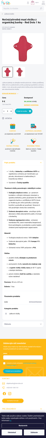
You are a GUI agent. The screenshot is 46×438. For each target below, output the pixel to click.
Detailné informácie (9, 93)
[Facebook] (4, 393)
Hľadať (41, 8)
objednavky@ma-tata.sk (14, 383)
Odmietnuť (12, 432)
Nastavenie (23, 426)
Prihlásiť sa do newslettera (13, 371)
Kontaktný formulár (13, 400)
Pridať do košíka (21, 111)
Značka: (6, 29)
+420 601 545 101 (12, 387)
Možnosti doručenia (31, 105)
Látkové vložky (14, 314)
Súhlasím (34, 432)
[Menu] (43, 2)
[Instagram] (9, 393)
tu (10, 420)
